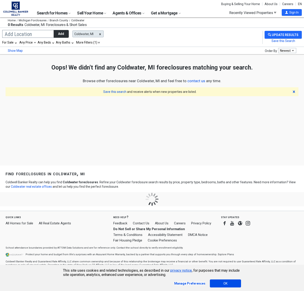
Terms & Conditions (127, 235)
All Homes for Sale (19, 223)
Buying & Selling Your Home (240, 4)
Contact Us (141, 223)
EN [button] (300, 4)
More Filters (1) (86, 42)
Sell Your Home (90, 13)
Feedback (120, 223)
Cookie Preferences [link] (162, 240)
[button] (292, 12)
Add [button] (61, 34)
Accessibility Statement (165, 235)
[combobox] (9, 42)
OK (225, 283)
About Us (271, 4)
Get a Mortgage (164, 13)
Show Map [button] (15, 50)
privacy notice (181, 270)
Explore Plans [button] (226, 254)
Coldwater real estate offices (31, 186)
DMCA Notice (198, 235)
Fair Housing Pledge (127, 240)
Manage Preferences (189, 283)
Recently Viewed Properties (251, 13)
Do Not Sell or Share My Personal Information (149, 229)
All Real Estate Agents (55, 223)
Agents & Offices (127, 13)
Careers (287, 4)
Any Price (26, 42)
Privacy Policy (201, 223)
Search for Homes (52, 13)
